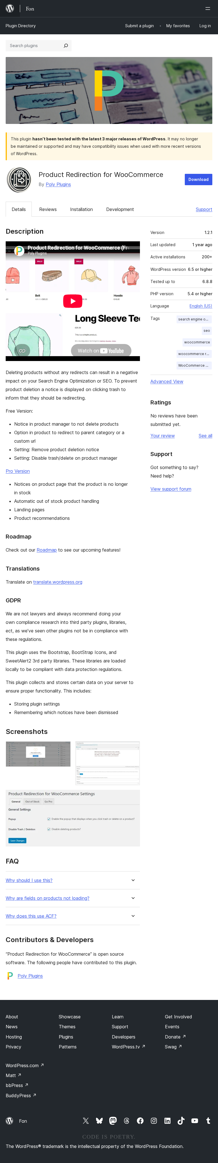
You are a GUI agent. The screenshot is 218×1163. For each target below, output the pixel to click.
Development (120, 209)
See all (205, 435)
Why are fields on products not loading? (47, 898)
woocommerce (197, 342)
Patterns (68, 1047)
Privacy (13, 1047)
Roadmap (47, 550)
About (12, 1017)
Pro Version (18, 471)
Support (204, 209)
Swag (173, 1047)
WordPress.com (25, 1065)
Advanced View (166, 381)
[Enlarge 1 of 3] (63, 749)
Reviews (48, 209)
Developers (123, 1037)
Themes (67, 1026)
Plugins (66, 1037)
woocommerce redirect (195, 354)
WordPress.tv (129, 1047)
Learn (117, 1017)
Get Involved (178, 1017)
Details (19, 209)
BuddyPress (21, 1095)
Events (172, 1026)
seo (207, 330)
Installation (81, 209)
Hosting (14, 1037)
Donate (175, 1037)
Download (198, 179)
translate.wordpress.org (57, 582)
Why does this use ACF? (31, 916)
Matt (14, 1075)
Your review (162, 435)
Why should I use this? (29, 880)
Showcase (70, 1017)
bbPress (17, 1085)
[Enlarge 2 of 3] (132, 749)
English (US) (201, 305)
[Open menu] (209, 8)
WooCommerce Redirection (195, 365)
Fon (23, 1121)
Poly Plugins (58, 184)
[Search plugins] (66, 45)
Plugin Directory (21, 25)
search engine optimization (195, 319)
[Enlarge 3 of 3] (132, 797)
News (12, 1026)
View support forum (170, 489)
